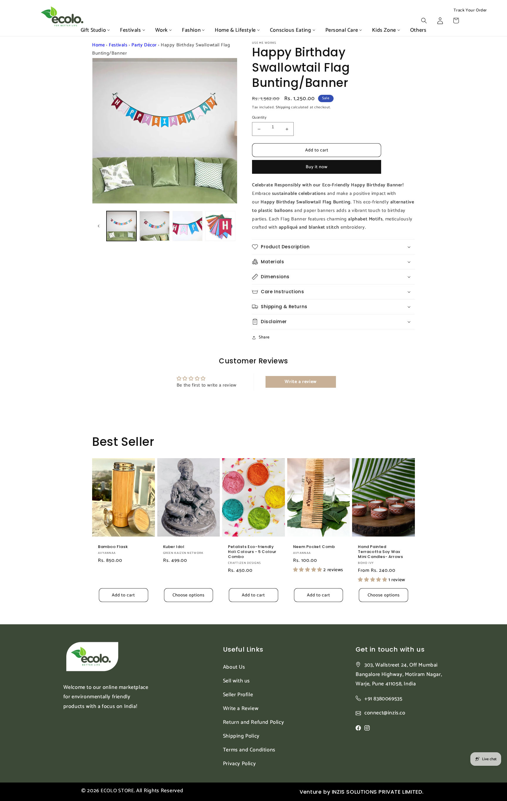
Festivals (118, 45)
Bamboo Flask (113, 546)
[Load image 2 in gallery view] (154, 226)
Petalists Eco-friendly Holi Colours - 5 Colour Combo (252, 551)
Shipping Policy (241, 736)
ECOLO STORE (117, 791)
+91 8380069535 (383, 698)
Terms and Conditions (249, 750)
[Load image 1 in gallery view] (121, 226)
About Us (234, 667)
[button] (424, 20)
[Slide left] (98, 226)
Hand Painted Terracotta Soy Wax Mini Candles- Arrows (380, 551)
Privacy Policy (239, 763)
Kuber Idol (174, 546)
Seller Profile (238, 694)
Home (98, 45)
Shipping (283, 107)
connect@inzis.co (384, 713)
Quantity (259, 118)
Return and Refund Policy (253, 722)
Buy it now (317, 167)
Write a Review (240, 708)
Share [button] (264, 337)
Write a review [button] (300, 382)
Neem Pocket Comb (314, 546)
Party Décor (144, 45)
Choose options (189, 595)
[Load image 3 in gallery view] (187, 226)
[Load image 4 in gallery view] (220, 226)
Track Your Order (470, 10)
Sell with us (236, 681)
